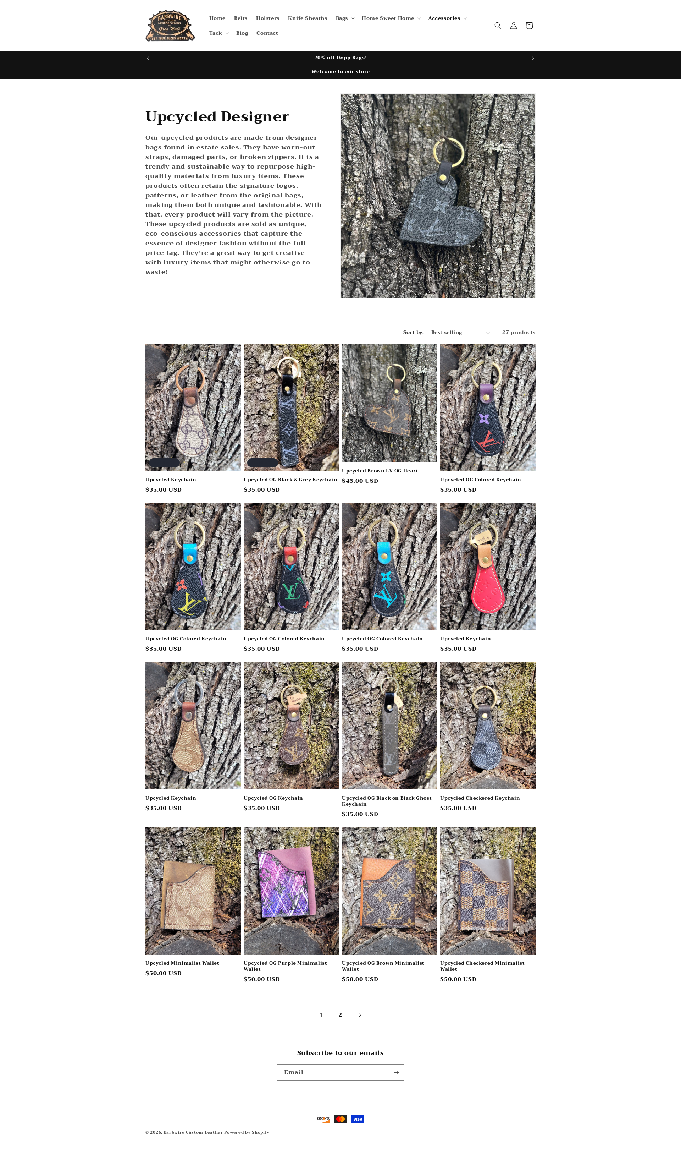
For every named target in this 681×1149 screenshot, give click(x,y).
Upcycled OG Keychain (273, 798)
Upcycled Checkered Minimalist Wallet (482, 967)
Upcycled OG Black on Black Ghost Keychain (387, 801)
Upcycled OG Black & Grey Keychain (291, 480)
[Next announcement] (533, 58)
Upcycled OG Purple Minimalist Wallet (285, 967)
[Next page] (359, 1015)
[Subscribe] (396, 1072)
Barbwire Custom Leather (194, 1132)
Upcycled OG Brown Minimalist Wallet (383, 967)
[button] (345, 18)
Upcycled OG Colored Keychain (480, 480)
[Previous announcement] (148, 58)
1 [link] (321, 1015)
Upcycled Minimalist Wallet (182, 964)
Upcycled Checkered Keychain (480, 798)
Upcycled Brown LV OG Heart (380, 471)
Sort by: (413, 332)
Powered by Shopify (247, 1132)
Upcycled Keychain (170, 480)
